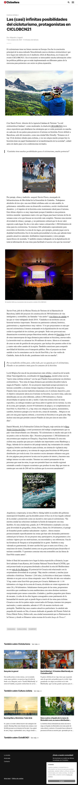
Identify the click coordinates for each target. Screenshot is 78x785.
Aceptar (61, 781)
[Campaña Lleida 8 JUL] (39, 490)
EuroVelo (60, 334)
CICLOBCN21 (57, 126)
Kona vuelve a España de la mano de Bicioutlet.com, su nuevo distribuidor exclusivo (55, 720)
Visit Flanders (45, 375)
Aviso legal (7, 778)
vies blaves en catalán (57, 316)
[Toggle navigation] (73, 2)
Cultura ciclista (12, 15)
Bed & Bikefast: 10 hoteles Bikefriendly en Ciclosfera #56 (57, 672)
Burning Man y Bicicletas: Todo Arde (18, 718)
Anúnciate (7, 758)
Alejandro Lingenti (16, 37)
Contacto (7, 761)
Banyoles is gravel (11, 671)
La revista (7, 755)
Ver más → (35, 644)
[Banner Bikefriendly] (39, 175)
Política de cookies (17, 778)
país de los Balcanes (20, 569)
